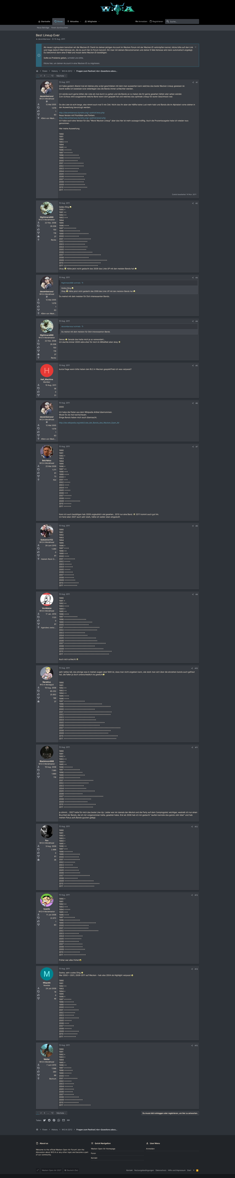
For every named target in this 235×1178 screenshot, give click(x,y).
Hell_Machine (47, 379)
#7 (197, 447)
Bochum (52, 1079)
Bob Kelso (46, 460)
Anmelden (150, 1149)
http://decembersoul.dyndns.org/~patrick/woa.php (82, 112)
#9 (197, 594)
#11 (196, 747)
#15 (196, 1045)
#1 (197, 82)
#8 (197, 526)
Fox (46, 840)
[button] (80, 21)
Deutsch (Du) (72, 1170)
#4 (197, 321)
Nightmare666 (46, 217)
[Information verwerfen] (195, 47)
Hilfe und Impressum (176, 1170)
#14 (196, 969)
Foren (93, 1153)
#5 (197, 365)
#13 (196, 895)
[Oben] (193, 1170)
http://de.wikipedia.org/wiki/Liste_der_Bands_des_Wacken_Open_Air (89, 423)
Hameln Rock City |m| (50, 559)
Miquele (46, 983)
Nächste (60, 76)
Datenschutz (161, 1170)
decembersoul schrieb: (71, 326)
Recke (53, 240)
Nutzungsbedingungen (144, 1170)
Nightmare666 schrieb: (71, 283)
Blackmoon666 (47, 761)
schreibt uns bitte (75, 58)
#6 (197, 403)
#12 (196, 827)
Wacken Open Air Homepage (103, 1149)
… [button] (48, 75)
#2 (197, 203)
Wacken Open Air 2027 (51, 1170)
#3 (197, 278)
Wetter (47, 1059)
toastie (47, 909)
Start (189, 1170)
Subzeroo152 (47, 540)
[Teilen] (193, 82)
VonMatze (46, 608)
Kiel (54, 480)
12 (52, 75)
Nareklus (47, 682)
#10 (196, 668)
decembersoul (44, 39)
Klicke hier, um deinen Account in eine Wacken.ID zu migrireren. (72, 63)
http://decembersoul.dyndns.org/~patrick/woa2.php (82, 118)
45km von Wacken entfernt (52, 118)
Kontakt (94, 1158)
